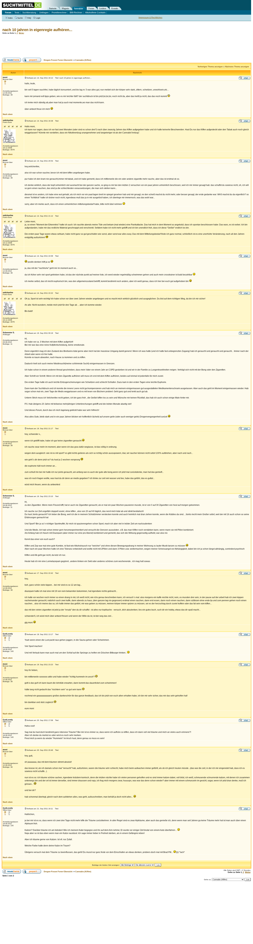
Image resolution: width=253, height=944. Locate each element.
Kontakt (114, 8)
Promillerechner (59, 12)
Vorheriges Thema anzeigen (210, 67)
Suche (20, 18)
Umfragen (44, 12)
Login (38, 18)
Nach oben (8, 114)
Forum (91, 8)
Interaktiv (78, 8)
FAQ (29, 18)
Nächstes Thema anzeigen (237, 67)
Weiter (21, 33)
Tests (16, 12)
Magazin (65, 8)
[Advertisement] (64, 46)
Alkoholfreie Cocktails (95, 12)
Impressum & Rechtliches (150, 17)
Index (10, 18)
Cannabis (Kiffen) (83, 60)
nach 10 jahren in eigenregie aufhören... (37, 30)
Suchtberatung (29, 12)
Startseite (52, 8)
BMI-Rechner (76, 12)
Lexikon (102, 8)
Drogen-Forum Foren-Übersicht (58, 60)
